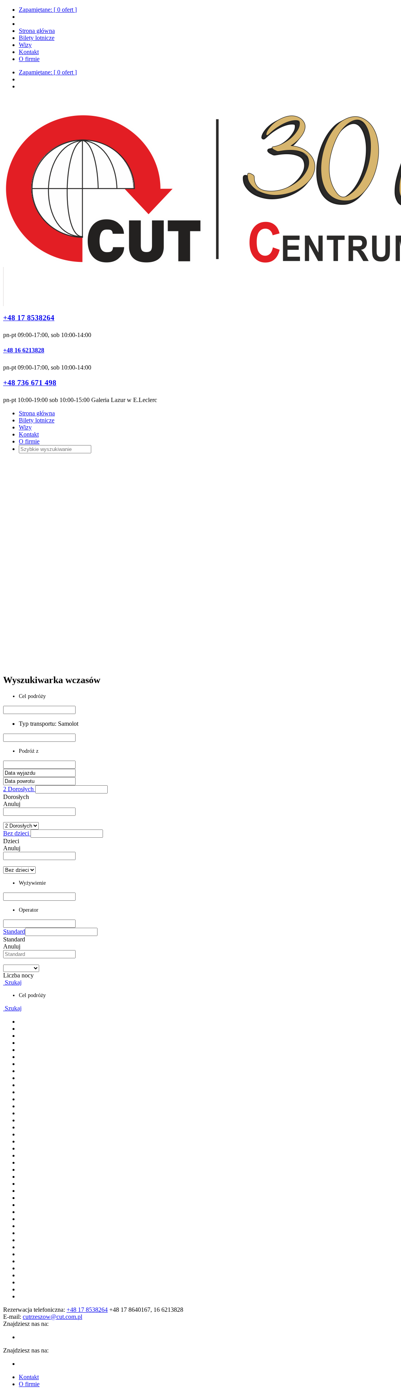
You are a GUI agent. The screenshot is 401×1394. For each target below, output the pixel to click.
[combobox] (39, 812)
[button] (71, 789)
